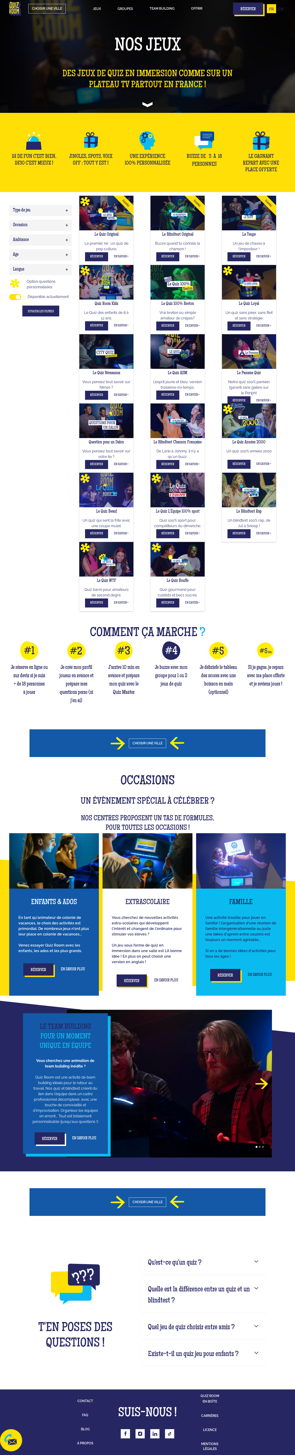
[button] (97, 9)
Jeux (97, 9)
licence (210, 1430)
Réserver (96, 256)
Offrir (196, 8)
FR (271, 9)
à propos (85, 1443)
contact (85, 1401)
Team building (162, 8)
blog (85, 1429)
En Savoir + (121, 256)
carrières (209, 1416)
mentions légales (209, 1446)
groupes (125, 9)
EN (280, 9)
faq (85, 1415)
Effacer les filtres (41, 311)
